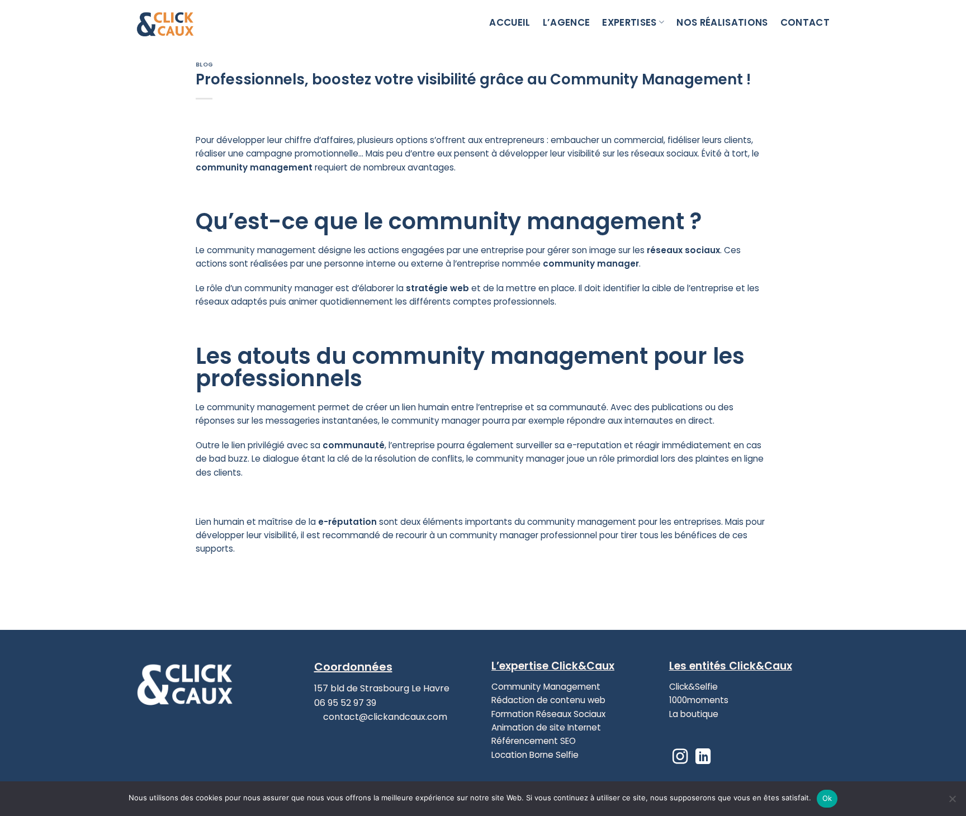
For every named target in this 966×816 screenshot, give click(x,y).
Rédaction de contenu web (548, 700)
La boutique (693, 714)
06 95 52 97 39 (345, 702)
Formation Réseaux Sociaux (548, 714)
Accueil (509, 22)
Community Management (545, 686)
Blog (205, 64)
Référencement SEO (533, 741)
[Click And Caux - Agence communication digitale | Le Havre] (192, 22)
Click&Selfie (693, 686)
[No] (952, 802)
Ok (827, 798)
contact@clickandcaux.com (384, 716)
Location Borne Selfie (535, 755)
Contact (805, 22)
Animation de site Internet (546, 727)
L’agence (566, 22)
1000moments (698, 700)
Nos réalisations (722, 22)
